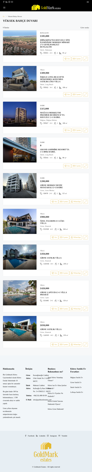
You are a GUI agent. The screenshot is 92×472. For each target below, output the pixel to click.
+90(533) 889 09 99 (40, 395)
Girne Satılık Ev (75, 382)
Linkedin (42, 436)
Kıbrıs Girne (52, 409)
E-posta (78, 59)
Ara (68, 59)
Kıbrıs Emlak (52, 401)
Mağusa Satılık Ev (76, 377)
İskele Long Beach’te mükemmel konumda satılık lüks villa (52, 79)
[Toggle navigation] (87, 2)
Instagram (53, 436)
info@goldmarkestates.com (42, 400)
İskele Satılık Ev (76, 387)
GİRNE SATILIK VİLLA (51, 258)
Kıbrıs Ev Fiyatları (54, 393)
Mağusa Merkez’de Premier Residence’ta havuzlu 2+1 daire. (52, 115)
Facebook (31, 436)
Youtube (64, 436)
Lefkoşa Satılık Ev (76, 392)
